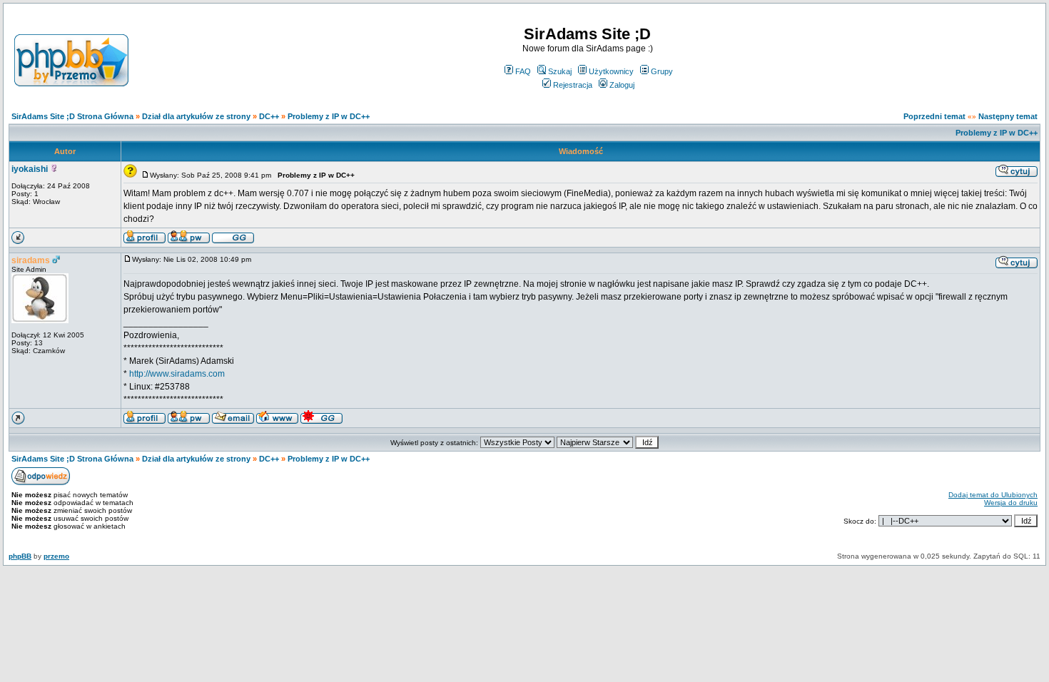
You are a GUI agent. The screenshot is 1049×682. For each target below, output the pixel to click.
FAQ (523, 71)
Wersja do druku (1011, 503)
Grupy (662, 71)
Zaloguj (621, 85)
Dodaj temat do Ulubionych (993, 495)
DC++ (269, 116)
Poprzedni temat (934, 116)
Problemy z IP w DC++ (329, 116)
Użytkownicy (611, 71)
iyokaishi (29, 169)
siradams (30, 260)
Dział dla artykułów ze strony (196, 116)
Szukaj (560, 71)
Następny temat (1008, 116)
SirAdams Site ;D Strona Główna (72, 116)
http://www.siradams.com (177, 374)
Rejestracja (572, 85)
